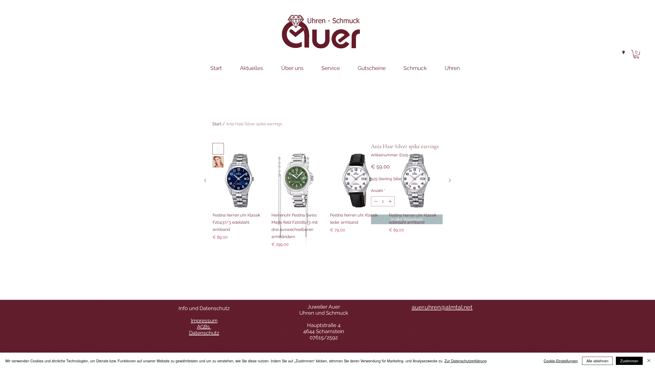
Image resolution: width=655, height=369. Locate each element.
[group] (327, 200)
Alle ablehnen (597, 360)
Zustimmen (629, 360)
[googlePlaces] (623, 52)
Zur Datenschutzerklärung (465, 360)
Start (216, 123)
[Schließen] (649, 361)
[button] (636, 54)
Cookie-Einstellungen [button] (561, 360)
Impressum (204, 320)
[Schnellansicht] (239, 181)
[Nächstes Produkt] (450, 180)
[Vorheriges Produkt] (205, 180)
